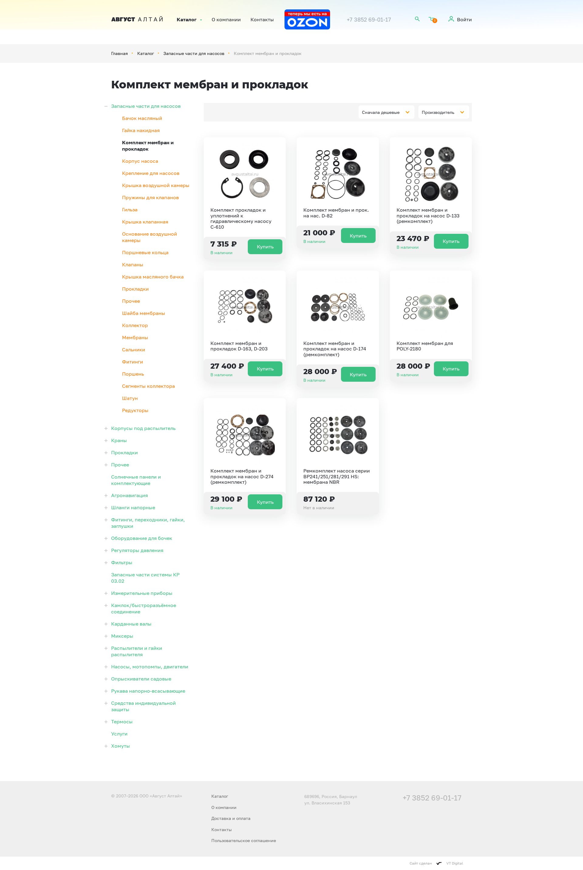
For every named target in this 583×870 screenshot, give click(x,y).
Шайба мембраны (143, 313)
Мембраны (135, 337)
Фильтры (121, 562)
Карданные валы (131, 624)
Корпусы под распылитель (143, 428)
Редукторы (135, 410)
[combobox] (386, 112)
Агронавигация (129, 495)
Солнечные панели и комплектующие (136, 480)
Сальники (133, 349)
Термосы (122, 721)
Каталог (186, 19)
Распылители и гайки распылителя (136, 651)
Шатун (130, 398)
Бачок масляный (142, 118)
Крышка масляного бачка (153, 277)
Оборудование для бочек (141, 538)
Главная (119, 53)
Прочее (131, 301)
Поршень (133, 374)
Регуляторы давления (137, 550)
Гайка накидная (141, 130)
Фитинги (132, 362)
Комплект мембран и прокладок (148, 145)
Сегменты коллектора (148, 386)
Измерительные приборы (141, 593)
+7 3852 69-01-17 (369, 19)
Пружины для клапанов (150, 197)
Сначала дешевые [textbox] (381, 112)
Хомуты (120, 746)
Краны (119, 440)
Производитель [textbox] (438, 112)
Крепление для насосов (150, 173)
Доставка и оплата (231, 818)
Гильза (130, 209)
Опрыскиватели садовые (141, 679)
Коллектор (135, 325)
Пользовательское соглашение (243, 840)
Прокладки (135, 289)
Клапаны (132, 264)
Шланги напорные (133, 507)
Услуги (119, 734)
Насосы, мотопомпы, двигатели (149, 667)
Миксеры (122, 636)
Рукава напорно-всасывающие (148, 691)
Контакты (262, 19)
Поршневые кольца (145, 252)
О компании (226, 19)
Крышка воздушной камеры (155, 185)
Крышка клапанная (145, 222)
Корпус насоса (140, 161)
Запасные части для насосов (193, 53)
